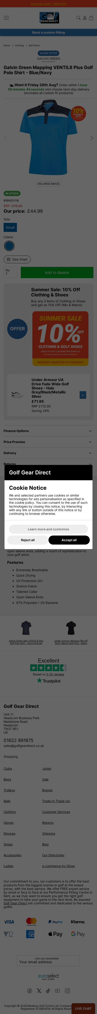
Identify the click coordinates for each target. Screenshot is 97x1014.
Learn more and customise (48, 529)
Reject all (28, 540)
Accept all (69, 540)
